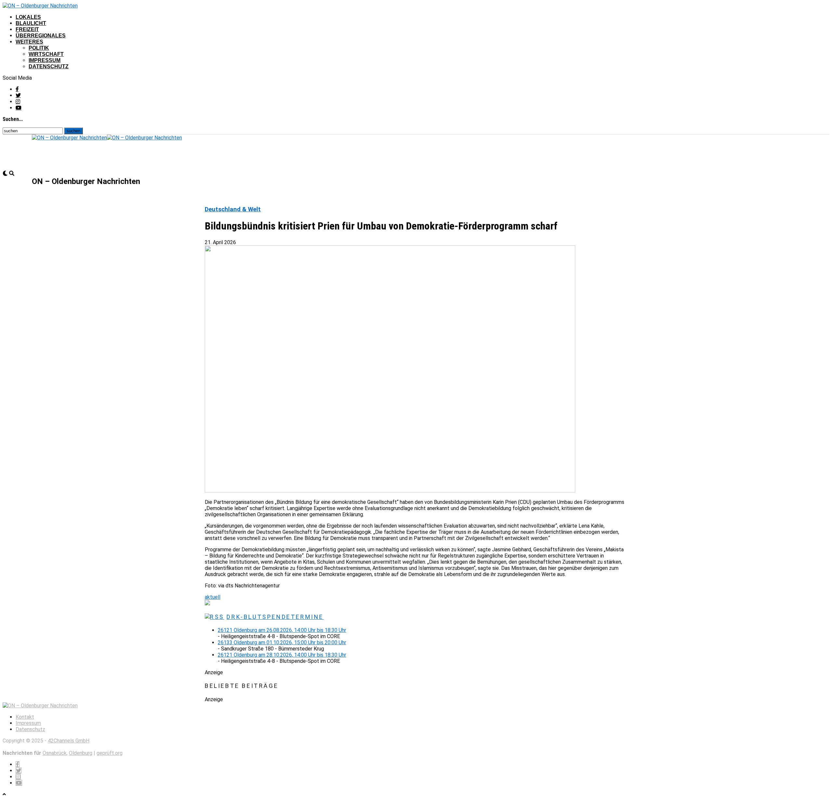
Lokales (28, 17)
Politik (39, 48)
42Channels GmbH (68, 741)
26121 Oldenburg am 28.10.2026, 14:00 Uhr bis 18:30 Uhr (282, 655)
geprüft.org (110, 753)
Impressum (44, 60)
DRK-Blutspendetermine (275, 616)
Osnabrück (55, 753)
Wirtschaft (46, 54)
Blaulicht (31, 23)
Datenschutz (49, 66)
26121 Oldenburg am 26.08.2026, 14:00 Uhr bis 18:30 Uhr (282, 630)
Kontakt (25, 717)
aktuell (212, 597)
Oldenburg (80, 753)
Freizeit (27, 29)
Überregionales (41, 35)
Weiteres (29, 42)
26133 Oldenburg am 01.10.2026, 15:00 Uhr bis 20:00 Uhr (282, 642)
